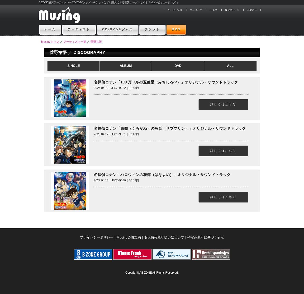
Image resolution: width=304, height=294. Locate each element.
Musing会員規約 (129, 237)
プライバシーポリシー (96, 237)
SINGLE (73, 66)
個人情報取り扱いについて (164, 237)
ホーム (50, 29)
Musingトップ (50, 41)
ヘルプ (213, 10)
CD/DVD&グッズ (117, 29)
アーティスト (79, 29)
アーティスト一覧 (74, 41)
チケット (152, 29)
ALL (230, 66)
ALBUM (126, 66)
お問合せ (252, 10)
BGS (176, 29)
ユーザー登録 (175, 10)
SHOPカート (232, 10)
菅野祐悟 (96, 41)
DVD (178, 66)
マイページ (196, 10)
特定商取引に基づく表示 (205, 237)
